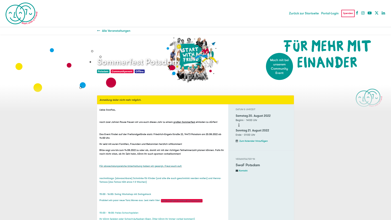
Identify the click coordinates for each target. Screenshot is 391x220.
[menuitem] (304, 13)
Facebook (358, 13)
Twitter (376, 13)
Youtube (369, 13)
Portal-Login (330, 13)
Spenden (348, 13)
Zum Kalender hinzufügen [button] (253, 141)
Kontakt (243, 170)
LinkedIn (383, 13)
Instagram (363, 13)
